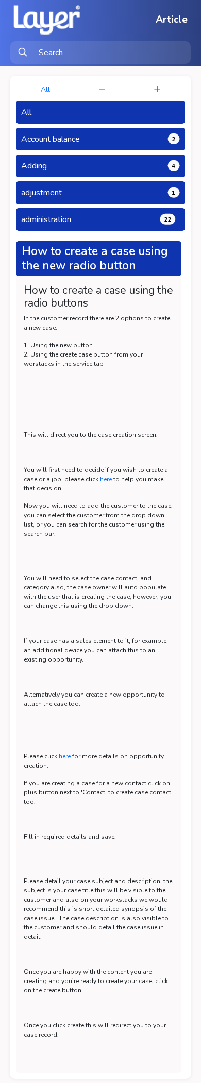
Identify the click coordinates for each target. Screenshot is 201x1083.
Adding (98, 166)
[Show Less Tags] (102, 89)
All (45, 89)
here (106, 479)
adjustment (98, 192)
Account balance (98, 139)
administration (96, 219)
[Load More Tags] (157, 89)
